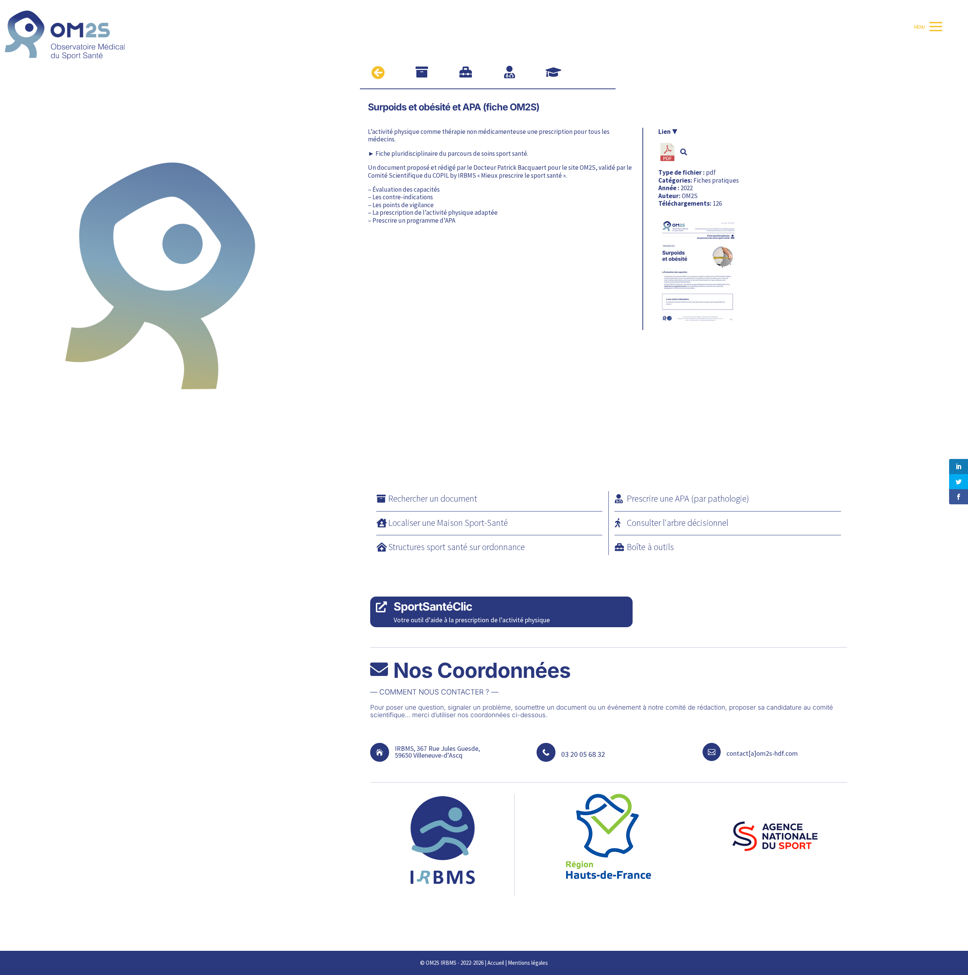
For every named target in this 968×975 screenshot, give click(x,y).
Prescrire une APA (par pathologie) (688, 498)
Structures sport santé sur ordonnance (456, 547)
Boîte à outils (650, 547)
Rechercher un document (432, 498)
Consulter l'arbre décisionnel (677, 523)
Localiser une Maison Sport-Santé (448, 523)
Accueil (495, 962)
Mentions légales (528, 962)
